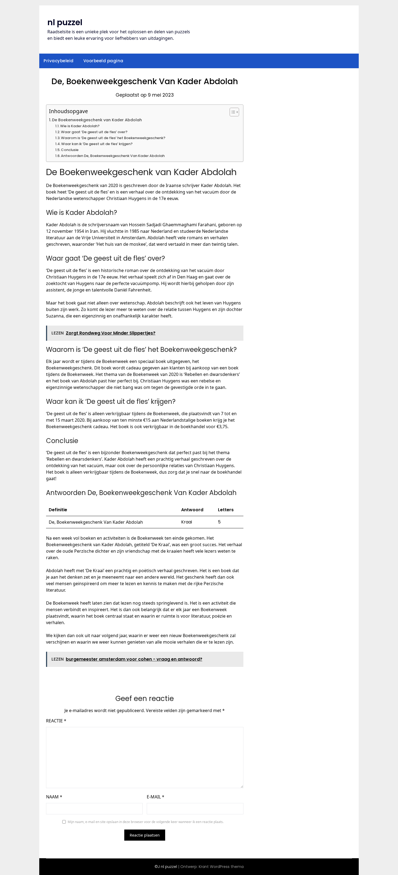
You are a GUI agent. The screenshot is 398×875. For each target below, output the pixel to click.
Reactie (56, 721)
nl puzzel (64, 22)
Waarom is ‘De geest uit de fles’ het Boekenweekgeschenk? (113, 137)
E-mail (155, 797)
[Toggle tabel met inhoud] (232, 112)
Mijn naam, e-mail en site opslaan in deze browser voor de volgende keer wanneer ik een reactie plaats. (146, 822)
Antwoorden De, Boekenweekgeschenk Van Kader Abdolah (113, 155)
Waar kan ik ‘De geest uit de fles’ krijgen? (97, 143)
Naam (54, 797)
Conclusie (70, 149)
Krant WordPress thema (221, 866)
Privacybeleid (59, 61)
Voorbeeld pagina (103, 61)
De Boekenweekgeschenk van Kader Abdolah (97, 120)
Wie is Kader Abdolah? (80, 126)
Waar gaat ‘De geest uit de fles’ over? (94, 132)
